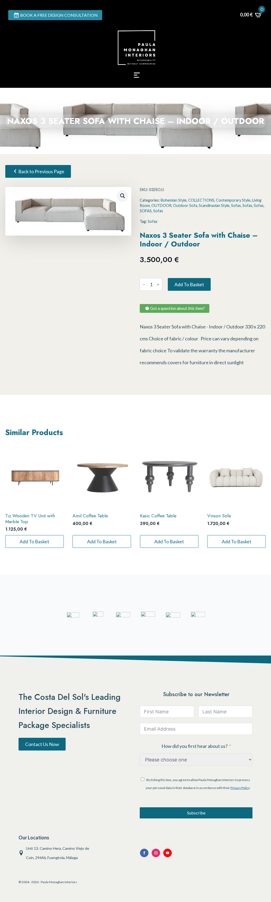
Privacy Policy (240, 788)
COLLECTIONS (201, 200)
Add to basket (189, 284)
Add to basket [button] (34, 541)
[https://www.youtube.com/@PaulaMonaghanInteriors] (144, 853)
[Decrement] (144, 284)
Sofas (236, 205)
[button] (122, 195)
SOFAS (146, 211)
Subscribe (196, 812)
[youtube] (167, 853)
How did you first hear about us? (194, 746)
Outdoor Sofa (185, 205)
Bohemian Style (174, 200)
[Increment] (158, 284)
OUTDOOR (161, 205)
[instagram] (156, 853)
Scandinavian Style (214, 205)
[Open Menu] (137, 77)
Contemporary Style (233, 200)
